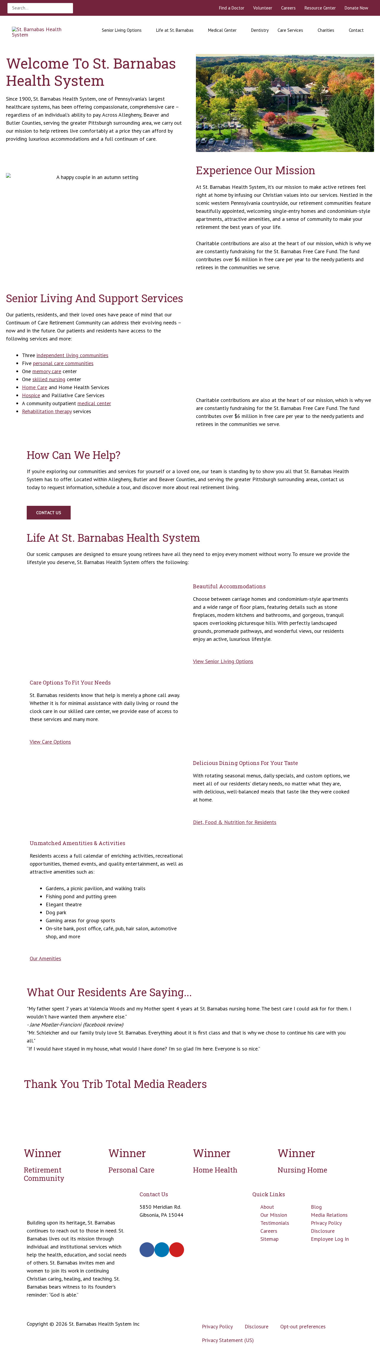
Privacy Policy (217, 1326)
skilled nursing (48, 379)
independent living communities (72, 355)
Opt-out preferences (303, 1326)
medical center (94, 403)
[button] (190, 1057)
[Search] (69, 8)
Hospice (31, 395)
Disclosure (256, 1326)
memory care (46, 371)
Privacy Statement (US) (228, 1340)
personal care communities (63, 363)
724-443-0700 (156, 1222)
